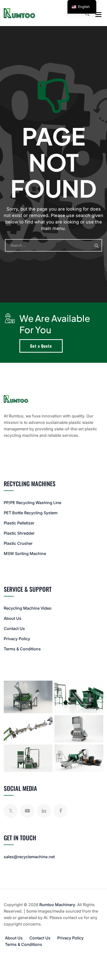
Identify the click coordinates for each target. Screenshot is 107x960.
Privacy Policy (17, 638)
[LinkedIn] (44, 811)
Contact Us (14, 628)
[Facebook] (60, 811)
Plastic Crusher (18, 543)
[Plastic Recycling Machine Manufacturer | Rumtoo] (19, 13)
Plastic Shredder (19, 533)
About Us (12, 618)
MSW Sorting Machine (25, 553)
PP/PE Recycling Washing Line (32, 502)
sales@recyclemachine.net (29, 856)
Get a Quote (41, 346)
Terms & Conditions (22, 648)
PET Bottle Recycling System (30, 512)
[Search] (87, 13)
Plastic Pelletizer (19, 522)
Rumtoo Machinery (57, 904)
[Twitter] (10, 811)
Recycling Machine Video (28, 608)
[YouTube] (27, 811)
